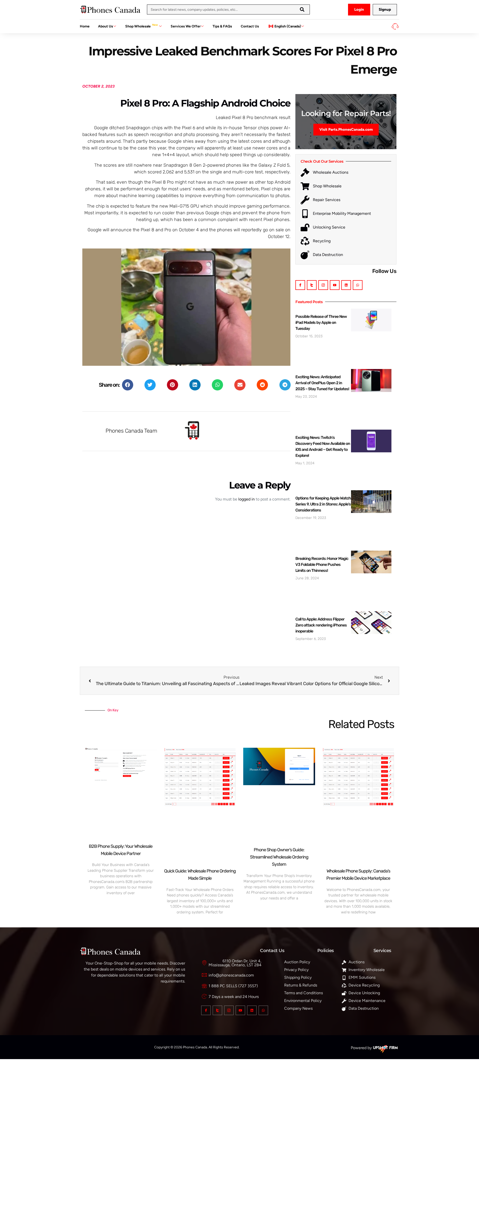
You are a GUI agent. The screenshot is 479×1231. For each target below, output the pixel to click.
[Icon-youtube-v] (335, 285)
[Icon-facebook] (300, 285)
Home (85, 26)
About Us (105, 26)
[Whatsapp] (357, 285)
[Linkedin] (346, 285)
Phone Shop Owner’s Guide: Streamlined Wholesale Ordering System (279, 857)
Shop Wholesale (141, 25)
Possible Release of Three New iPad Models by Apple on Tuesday (321, 322)
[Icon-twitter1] (312, 285)
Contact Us (250, 26)
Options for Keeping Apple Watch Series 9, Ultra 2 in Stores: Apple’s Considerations (323, 504)
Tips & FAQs (222, 26)
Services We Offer (186, 26)
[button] (127, 384)
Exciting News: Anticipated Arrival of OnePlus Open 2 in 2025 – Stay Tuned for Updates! (322, 382)
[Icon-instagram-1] (323, 285)
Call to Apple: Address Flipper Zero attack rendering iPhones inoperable (321, 625)
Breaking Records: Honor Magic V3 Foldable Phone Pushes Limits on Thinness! (321, 564)
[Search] (302, 9)
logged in (246, 499)
